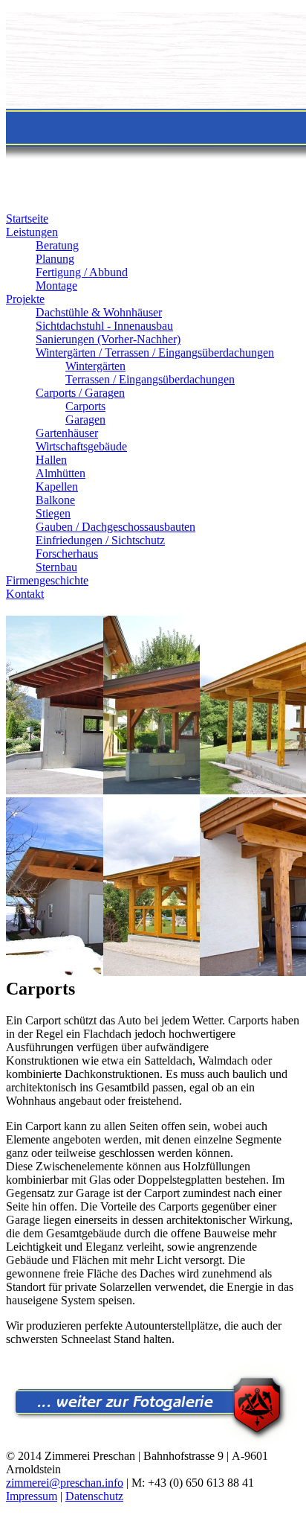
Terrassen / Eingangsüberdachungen (150, 379)
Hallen (51, 459)
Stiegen (53, 513)
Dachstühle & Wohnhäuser (99, 312)
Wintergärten (95, 366)
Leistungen (32, 232)
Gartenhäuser (67, 433)
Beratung (57, 245)
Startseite (27, 218)
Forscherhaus (67, 553)
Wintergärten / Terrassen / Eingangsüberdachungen (155, 352)
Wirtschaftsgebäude (81, 446)
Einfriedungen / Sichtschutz (100, 540)
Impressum (31, 1496)
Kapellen (57, 486)
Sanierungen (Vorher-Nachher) (108, 339)
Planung (55, 258)
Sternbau (56, 567)
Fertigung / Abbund (82, 272)
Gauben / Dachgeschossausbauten (115, 526)
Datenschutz (94, 1496)
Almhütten (60, 473)
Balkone (55, 500)
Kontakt (25, 593)
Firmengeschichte (47, 580)
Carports (85, 406)
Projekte (25, 299)
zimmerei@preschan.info (64, 1482)
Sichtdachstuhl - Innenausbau (104, 325)
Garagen (85, 419)
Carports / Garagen (80, 392)
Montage (56, 285)
